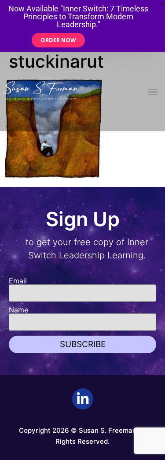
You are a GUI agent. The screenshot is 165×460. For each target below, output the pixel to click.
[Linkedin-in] (82, 398)
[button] (153, 92)
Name (18, 309)
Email (18, 280)
